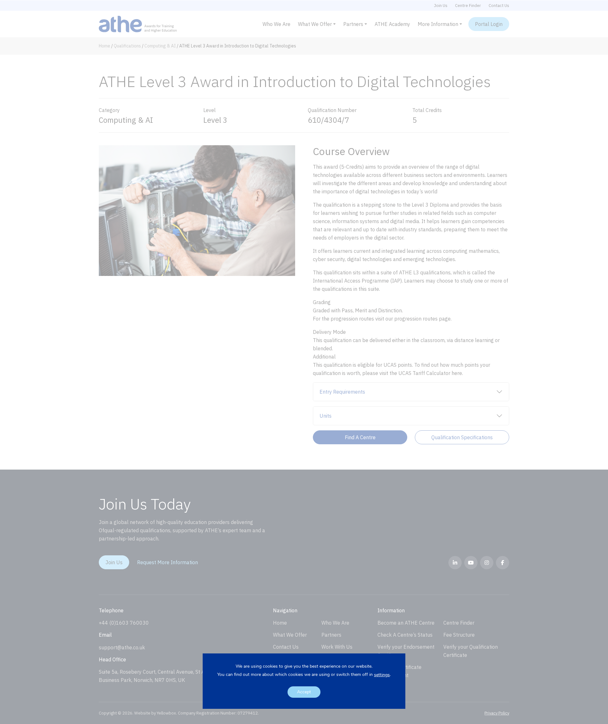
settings (382, 675)
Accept (304, 692)
